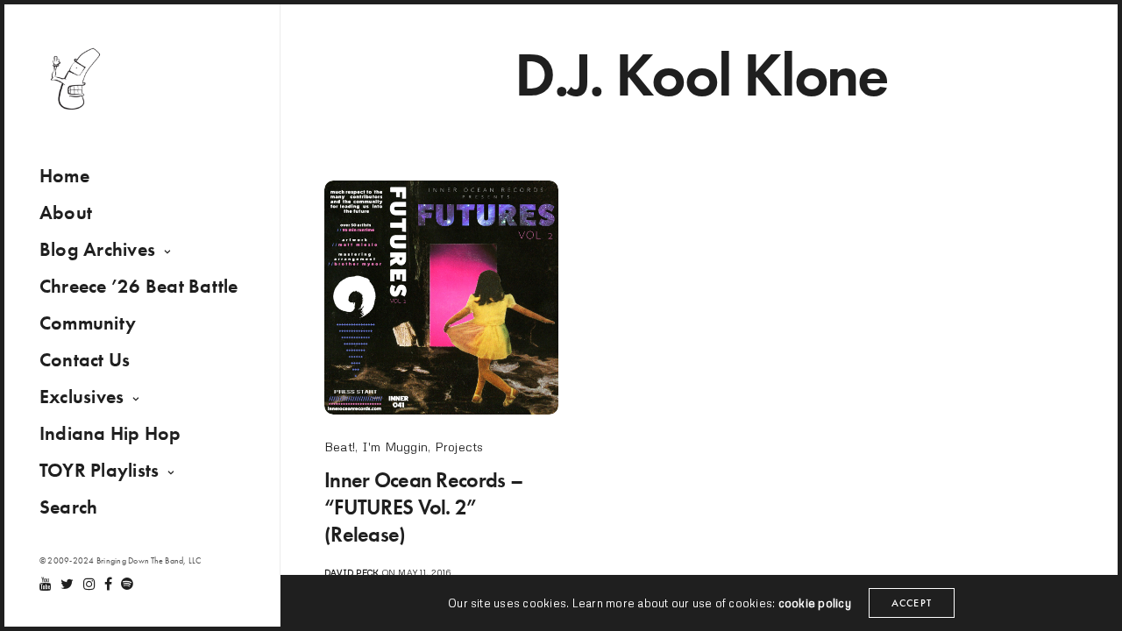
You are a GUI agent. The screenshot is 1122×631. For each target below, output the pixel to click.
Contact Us (84, 359)
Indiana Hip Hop (110, 433)
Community (87, 323)
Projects (459, 446)
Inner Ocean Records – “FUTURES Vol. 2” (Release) (423, 507)
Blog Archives (97, 249)
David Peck (351, 572)
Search (68, 507)
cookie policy (814, 603)
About (65, 212)
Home (64, 175)
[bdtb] (74, 79)
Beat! (339, 446)
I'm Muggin (395, 446)
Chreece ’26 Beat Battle (138, 286)
